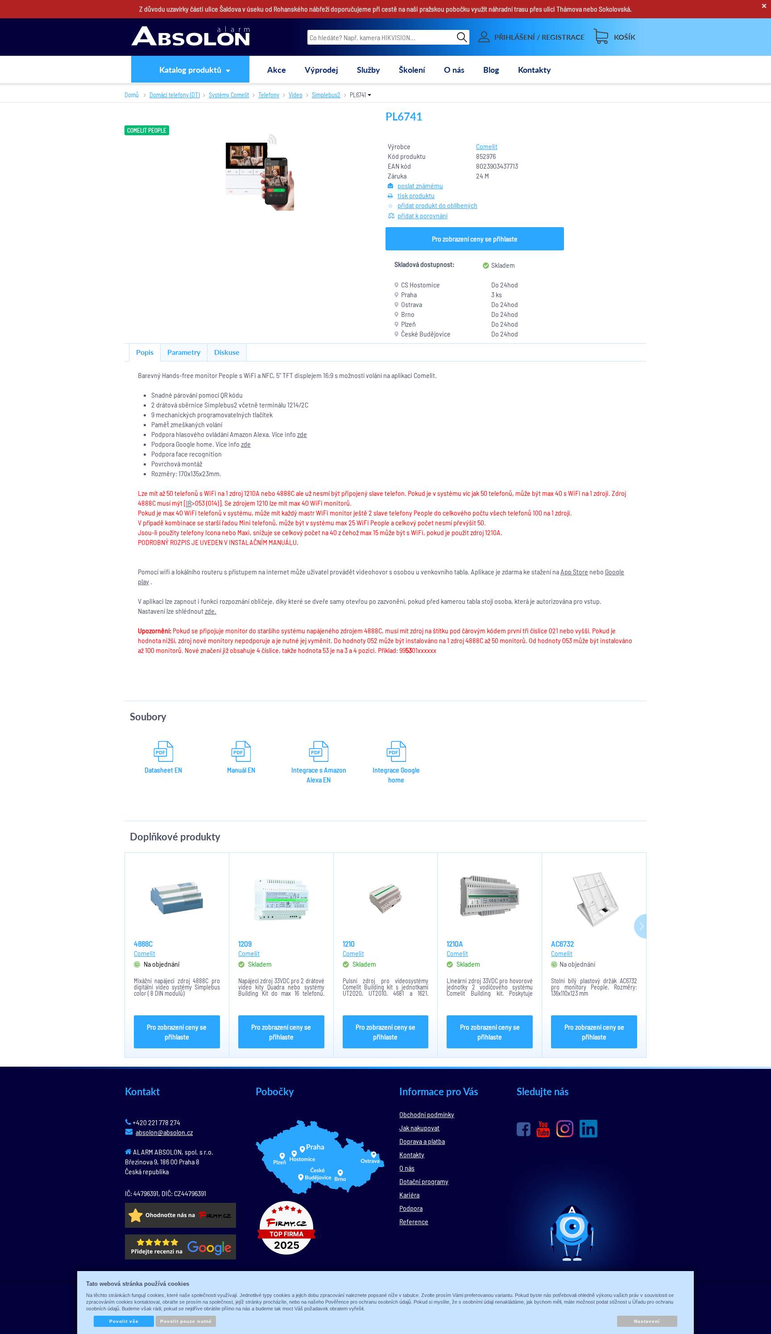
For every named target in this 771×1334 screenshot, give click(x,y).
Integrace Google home (396, 774)
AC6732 (562, 943)
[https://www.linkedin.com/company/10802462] (588, 1129)
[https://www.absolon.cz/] (190, 37)
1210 (349, 943)
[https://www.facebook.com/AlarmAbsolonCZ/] (524, 1129)
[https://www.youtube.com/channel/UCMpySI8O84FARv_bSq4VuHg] (543, 1129)
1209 (245, 943)
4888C (143, 943)
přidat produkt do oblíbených (437, 205)
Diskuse (227, 352)
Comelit (486, 146)
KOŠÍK (624, 37)
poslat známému (420, 185)
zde (302, 434)
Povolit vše (124, 1321)
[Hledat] (462, 37)
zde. (210, 611)
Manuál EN (241, 769)
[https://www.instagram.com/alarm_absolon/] (565, 1129)
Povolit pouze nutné (186, 1321)
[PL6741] (255, 172)
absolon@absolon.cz (164, 1132)
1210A (455, 943)
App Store (574, 571)
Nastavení (647, 1321)
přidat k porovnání (423, 215)
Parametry (183, 352)
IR (188, 503)
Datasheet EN (163, 769)
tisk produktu (416, 195)
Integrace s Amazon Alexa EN (318, 774)
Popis (144, 352)
